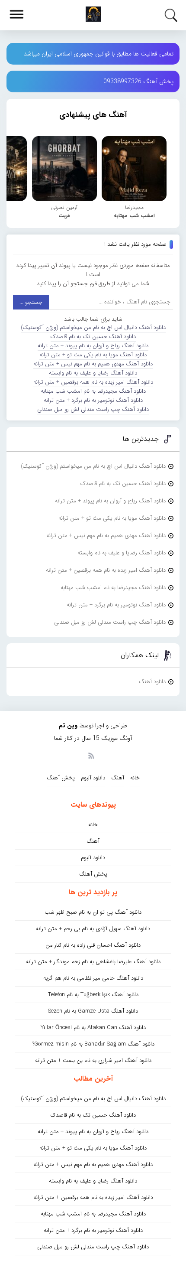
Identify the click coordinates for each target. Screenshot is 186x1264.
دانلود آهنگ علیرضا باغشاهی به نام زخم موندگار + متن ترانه (93, 961)
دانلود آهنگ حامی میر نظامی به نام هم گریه (93, 978)
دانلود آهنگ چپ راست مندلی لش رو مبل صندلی (93, 409)
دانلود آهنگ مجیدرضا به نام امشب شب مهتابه (93, 391)
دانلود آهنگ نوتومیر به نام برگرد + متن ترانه (93, 400)
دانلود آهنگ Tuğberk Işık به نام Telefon (93, 994)
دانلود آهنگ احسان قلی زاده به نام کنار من (93, 945)
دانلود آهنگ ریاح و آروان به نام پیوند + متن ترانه (93, 345)
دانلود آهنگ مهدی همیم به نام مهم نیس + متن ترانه (93, 363)
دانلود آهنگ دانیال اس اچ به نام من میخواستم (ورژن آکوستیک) (93, 327)
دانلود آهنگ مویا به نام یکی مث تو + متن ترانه (93, 354)
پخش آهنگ (61, 777)
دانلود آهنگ (152, 681)
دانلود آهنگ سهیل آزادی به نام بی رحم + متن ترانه (93, 928)
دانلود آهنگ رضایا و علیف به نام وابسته (93, 373)
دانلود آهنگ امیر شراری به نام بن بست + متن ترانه (93, 1060)
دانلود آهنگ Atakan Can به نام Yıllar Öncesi (93, 1027)
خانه (135, 777)
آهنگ (117, 777)
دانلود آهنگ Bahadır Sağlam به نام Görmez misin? (93, 1044)
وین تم (68, 725)
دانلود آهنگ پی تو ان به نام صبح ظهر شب (93, 912)
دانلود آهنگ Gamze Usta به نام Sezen (93, 1011)
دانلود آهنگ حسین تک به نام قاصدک (93, 336)
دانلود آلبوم (93, 777)
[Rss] (91, 755)
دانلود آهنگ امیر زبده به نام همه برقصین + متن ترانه (93, 382)
